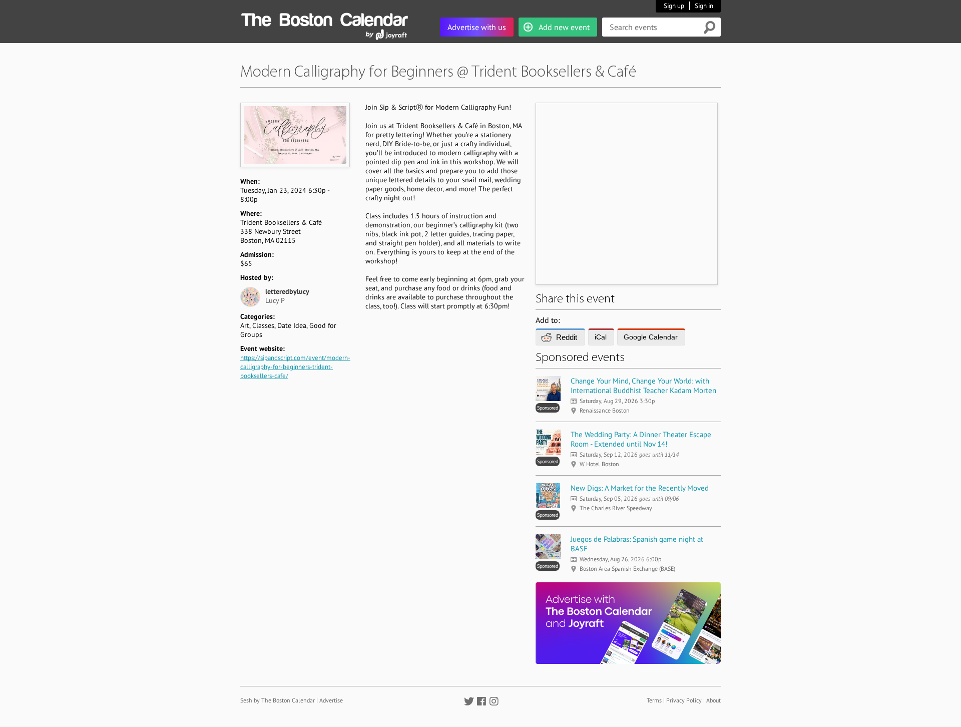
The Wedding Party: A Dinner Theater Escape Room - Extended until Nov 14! (641, 439)
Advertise (331, 700)
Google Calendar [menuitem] (651, 337)
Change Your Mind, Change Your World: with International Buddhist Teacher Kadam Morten (643, 385)
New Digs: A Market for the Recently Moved (640, 488)
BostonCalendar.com (324, 18)
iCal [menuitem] (601, 337)
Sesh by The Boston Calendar (277, 700)
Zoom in (294, 135)
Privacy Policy (684, 700)
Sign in (704, 6)
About (713, 700)
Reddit (566, 337)
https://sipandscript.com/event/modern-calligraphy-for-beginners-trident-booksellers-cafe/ (295, 366)
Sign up (674, 6)
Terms (654, 700)
